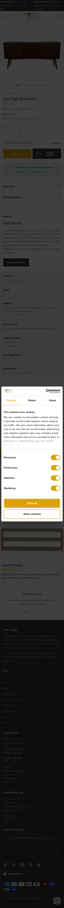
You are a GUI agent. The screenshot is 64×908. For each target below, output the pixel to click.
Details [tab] (32, 400)
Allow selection (32, 514)
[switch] (55, 467)
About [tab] (52, 400)
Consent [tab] (11, 400)
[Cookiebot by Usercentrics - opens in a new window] (46, 391)
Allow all (32, 503)
